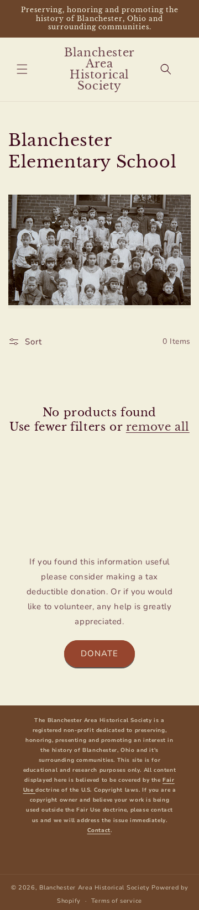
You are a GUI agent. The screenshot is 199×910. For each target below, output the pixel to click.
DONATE (99, 653)
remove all (158, 426)
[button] (22, 69)
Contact (99, 830)
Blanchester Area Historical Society (94, 887)
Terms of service (116, 901)
